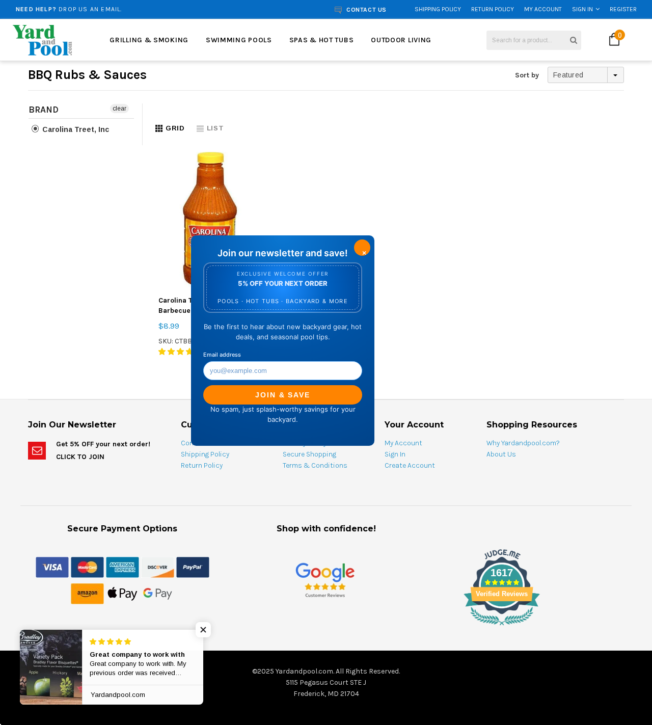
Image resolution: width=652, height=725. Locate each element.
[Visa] (52, 566)
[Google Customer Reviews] (325, 579)
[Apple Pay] (122, 593)
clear (119, 108)
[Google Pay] (157, 593)
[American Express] (122, 566)
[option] (124, 9)
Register (623, 9)
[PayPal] (192, 566)
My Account (543, 9)
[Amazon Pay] (87, 593)
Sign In (582, 9)
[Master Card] (87, 566)
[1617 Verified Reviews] (326, 627)
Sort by (527, 75)
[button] (203, 629)
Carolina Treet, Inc (74, 129)
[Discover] (157, 566)
